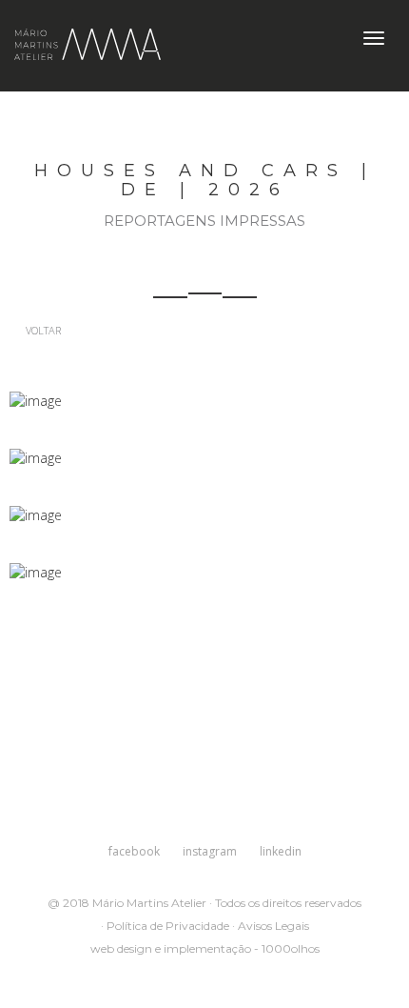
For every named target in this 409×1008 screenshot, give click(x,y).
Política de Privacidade (168, 925)
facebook (134, 851)
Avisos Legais (273, 925)
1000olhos (291, 948)
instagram (210, 851)
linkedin (281, 851)
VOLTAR (42, 330)
